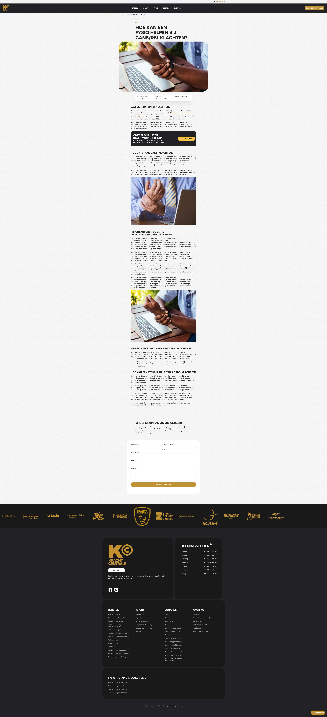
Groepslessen (142, 621)
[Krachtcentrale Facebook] (110, 592)
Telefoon (135, 452)
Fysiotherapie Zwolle (117, 682)
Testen (166, 8)
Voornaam (135, 444)
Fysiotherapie (114, 614)
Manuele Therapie (115, 621)
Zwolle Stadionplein (174, 638)
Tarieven (197, 628)
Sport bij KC (142, 614)
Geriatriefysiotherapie (118, 637)
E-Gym (138, 631)
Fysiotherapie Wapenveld (119, 693)
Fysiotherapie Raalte (117, 689)
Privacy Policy (168, 706)
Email (134, 460)
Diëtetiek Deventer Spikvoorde (173, 659)
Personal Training (144, 628)
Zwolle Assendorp (172, 631)
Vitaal (155, 8)
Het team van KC (200, 625)
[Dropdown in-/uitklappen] (139, 8)
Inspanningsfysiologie (118, 657)
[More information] (211, 544)
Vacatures (197, 621)
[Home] (121, 555)
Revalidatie (113, 643)
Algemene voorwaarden (181, 706)
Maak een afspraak (314, 8)
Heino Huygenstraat (173, 642)
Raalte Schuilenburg (174, 645)
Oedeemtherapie (114, 630)
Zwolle (167, 614)
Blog (109, 14)
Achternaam (169, 444)
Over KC (177, 8)
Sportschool (141, 618)
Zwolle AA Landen (172, 635)
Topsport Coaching (144, 625)
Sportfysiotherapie (116, 618)
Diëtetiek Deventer (173, 655)
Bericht (134, 468)
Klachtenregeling (200, 631)
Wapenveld (169, 621)
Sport (145, 8)
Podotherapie (113, 640)
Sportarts (112, 647)
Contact (116, 570)
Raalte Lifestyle (172, 648)
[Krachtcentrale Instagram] (116, 592)
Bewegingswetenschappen (118, 653)
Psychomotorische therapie (119, 633)
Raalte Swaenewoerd (173, 652)
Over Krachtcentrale (202, 618)
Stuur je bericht (163, 485)
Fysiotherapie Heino (117, 686)
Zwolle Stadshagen (173, 628)
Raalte (167, 625)
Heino (167, 618)
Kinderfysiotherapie (117, 650)
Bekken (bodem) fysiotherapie (114, 625)
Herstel (134, 8)
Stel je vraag (186, 139)
